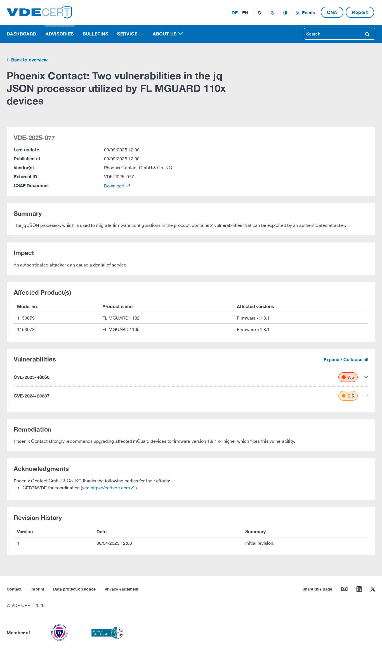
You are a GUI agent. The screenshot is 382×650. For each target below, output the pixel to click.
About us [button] (164, 33)
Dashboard (22, 33)
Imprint (37, 589)
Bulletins (96, 33)
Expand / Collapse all (346, 359)
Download (115, 185)
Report (360, 12)
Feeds (308, 12)
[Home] (39, 12)
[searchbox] (332, 34)
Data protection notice (74, 589)
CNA (332, 12)
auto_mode (285, 12)
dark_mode (272, 12)
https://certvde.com (110, 487)
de (235, 12)
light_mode (260, 12)
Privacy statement (121, 589)
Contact (14, 589)
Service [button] (127, 33)
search (367, 34)
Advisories (60, 33)
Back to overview (29, 59)
